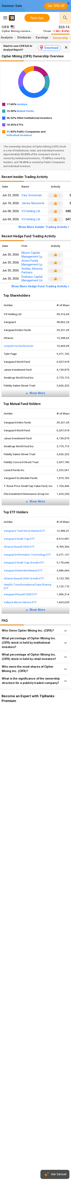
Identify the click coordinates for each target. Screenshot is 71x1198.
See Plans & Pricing (53, 774)
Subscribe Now (21, 774)
